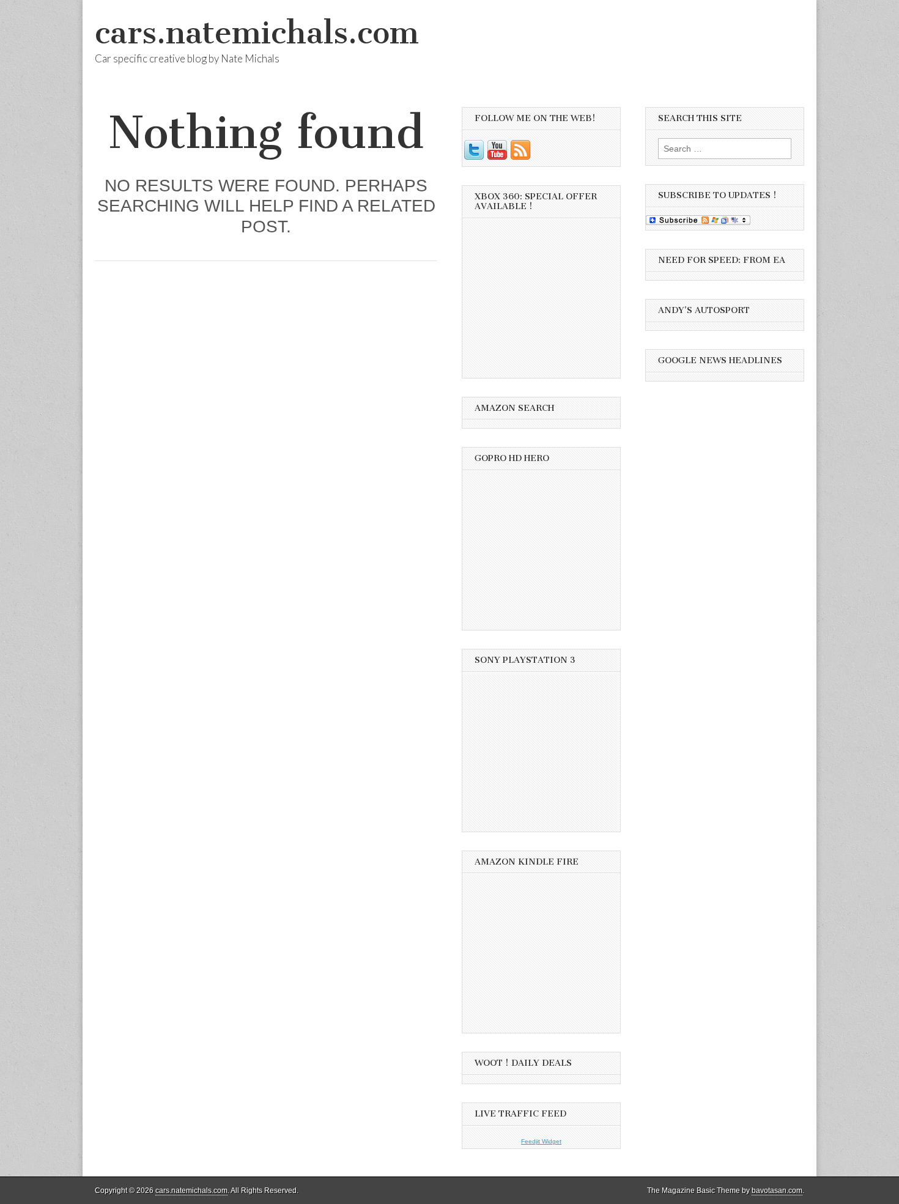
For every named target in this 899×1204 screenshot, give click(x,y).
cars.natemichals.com (257, 32)
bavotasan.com (777, 1190)
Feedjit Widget (541, 1141)
